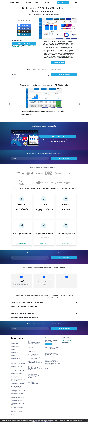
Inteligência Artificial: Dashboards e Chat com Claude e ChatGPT (35, 368)
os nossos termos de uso (31, 45)
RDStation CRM (41, 14)
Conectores (35, 14)
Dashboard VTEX (14, 349)
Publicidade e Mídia (32, 350)
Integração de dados (32, 374)
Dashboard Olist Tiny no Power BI (17, 366)
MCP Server (30, 370)
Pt (76, 2)
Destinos (30, 365)
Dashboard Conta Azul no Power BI (17, 411)
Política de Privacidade (33, 383)
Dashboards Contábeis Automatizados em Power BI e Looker (51, 367)
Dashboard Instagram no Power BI (17, 393)
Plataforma (30, 366)
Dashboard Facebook (15, 347)
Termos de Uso (31, 382)
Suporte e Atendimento (33, 354)
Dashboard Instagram (15, 352)
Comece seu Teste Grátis (64, 74)
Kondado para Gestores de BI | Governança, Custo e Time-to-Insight (51, 354)
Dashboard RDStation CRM (16, 344)
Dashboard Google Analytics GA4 (17, 350)
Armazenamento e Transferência (35, 362)
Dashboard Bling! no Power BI (16, 377)
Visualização (31, 363)
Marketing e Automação (33, 348)
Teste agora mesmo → (21, 216)
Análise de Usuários (32, 361)
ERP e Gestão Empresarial (33, 358)
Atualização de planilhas (33, 373)
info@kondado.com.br (66, 340)
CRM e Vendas (31, 347)
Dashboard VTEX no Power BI (16, 373)
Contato (30, 340)
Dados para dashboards (33, 372)
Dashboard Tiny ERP (14, 343)
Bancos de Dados (31, 355)
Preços (29, 341)
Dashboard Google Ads (15, 346)
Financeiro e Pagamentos (33, 353)
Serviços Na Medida (32, 376)
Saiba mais (72, 118)
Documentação (31, 381)
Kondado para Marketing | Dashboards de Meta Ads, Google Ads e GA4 (52, 351)
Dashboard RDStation (15, 355)
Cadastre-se (48, 344)
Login (72, 2)
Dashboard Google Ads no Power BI (17, 383)
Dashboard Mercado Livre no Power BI (18, 415)
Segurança (30, 377)
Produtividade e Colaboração (34, 357)
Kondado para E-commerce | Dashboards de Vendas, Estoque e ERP (52, 361)
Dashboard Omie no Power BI (16, 400)
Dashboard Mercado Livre (15, 358)
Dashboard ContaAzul (15, 356)
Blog (29, 380)
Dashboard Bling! (14, 341)
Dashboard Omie (14, 353)
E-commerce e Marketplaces (34, 351)
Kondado (19, 283)
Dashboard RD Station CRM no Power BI (18, 401)
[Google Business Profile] (71, 342)
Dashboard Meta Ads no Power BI (17, 381)
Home (30, 14)
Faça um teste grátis (58, 62)
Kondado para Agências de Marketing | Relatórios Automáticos (50, 358)
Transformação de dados (33, 375)
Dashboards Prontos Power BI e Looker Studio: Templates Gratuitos (34, 343)
